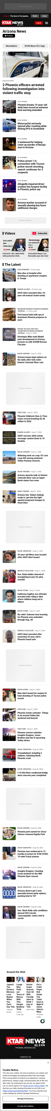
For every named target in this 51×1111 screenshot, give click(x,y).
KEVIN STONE (23, 590)
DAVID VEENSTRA (24, 551)
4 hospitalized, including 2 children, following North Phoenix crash (30, 755)
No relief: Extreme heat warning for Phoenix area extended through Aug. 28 (32, 617)
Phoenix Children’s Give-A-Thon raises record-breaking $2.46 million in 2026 (32, 419)
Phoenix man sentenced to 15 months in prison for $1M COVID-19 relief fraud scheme (33, 854)
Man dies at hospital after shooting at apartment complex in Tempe (32, 276)
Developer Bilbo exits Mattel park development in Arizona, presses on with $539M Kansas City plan (32, 340)
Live (6, 16)
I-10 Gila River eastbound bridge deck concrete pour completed (33, 774)
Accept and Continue (25, 1106)
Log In (38, 23)
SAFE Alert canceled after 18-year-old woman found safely (32, 294)
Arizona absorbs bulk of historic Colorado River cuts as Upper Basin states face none (32, 478)
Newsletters (11, 46)
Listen (44, 16)
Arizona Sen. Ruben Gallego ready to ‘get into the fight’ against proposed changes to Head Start (31, 499)
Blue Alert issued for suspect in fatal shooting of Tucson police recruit (32, 696)
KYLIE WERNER (23, 270)
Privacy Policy (39, 1086)
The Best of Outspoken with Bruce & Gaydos (19, 16)
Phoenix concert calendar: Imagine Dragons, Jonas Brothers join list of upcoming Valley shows (31, 736)
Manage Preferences (25, 1099)
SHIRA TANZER (23, 491)
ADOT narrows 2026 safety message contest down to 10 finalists (31, 438)
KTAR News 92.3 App (35, 46)
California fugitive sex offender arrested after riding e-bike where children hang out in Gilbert (32, 598)
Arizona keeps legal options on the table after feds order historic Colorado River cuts (32, 360)
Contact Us (25, 1057)
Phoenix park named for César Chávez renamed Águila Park (32, 833)
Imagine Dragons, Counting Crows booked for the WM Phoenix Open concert (30, 874)
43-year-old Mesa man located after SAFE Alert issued (32, 555)
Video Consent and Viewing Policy (15, 1091)
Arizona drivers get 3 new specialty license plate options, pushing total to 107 (32, 893)
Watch (35, 16)
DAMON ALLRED (24, 289)
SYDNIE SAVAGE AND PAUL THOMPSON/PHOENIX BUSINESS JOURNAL (30, 331)
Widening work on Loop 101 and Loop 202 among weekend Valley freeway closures (33, 458)
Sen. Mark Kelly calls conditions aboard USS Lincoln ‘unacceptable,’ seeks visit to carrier (32, 914)
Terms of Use (28, 1086)
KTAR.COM (22, 412)
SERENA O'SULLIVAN (25, 571)
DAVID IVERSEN (24, 354)
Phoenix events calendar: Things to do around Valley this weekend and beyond (33, 715)
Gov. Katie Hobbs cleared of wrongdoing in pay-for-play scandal (31, 577)
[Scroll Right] (45, 245)
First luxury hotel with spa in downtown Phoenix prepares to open (32, 317)
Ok (48, 1062)
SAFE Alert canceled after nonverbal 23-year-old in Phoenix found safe (30, 637)
